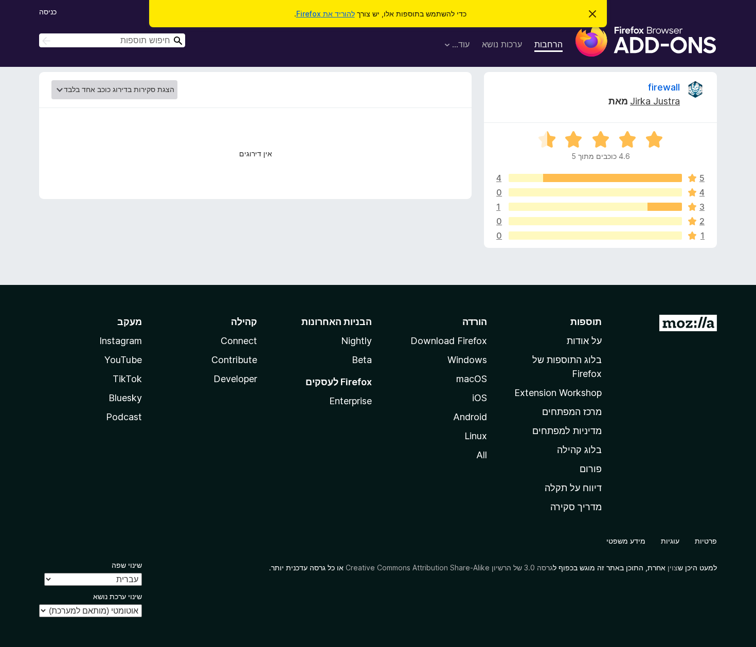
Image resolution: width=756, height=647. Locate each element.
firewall (664, 87)
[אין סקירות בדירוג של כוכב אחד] (595, 235)
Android (470, 416)
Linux (475, 435)
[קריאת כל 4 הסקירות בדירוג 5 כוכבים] (595, 178)
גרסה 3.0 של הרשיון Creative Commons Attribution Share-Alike (449, 567)
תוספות (586, 321)
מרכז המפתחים (572, 411)
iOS (479, 397)
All (481, 455)
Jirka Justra (655, 101)
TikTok (127, 378)
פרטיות (706, 540)
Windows (467, 359)
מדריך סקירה (576, 506)
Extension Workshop (558, 392)
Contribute (234, 359)
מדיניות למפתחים (567, 430)
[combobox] (112, 40)
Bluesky (125, 397)
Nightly (356, 340)
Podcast (124, 416)
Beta (362, 359)
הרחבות (548, 44)
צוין (673, 567)
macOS (471, 378)
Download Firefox (448, 340)
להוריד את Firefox (325, 13)
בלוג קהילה (579, 449)
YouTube (123, 359)
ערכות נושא (502, 44)
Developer (235, 378)
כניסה (48, 11)
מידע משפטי (625, 540)
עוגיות (670, 540)
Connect (239, 340)
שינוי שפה (127, 565)
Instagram (120, 340)
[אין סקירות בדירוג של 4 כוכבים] (595, 192)
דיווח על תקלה (573, 487)
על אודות (584, 340)
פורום (591, 468)
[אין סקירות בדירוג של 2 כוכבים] (595, 221)
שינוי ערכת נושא (117, 596)
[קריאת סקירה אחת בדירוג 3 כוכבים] (595, 207)
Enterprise (350, 401)
